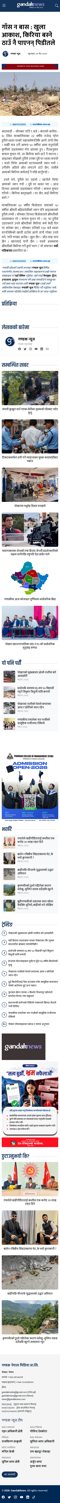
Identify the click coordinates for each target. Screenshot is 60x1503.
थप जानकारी (9, 1475)
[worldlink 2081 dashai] (30, 124)
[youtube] (36, 349)
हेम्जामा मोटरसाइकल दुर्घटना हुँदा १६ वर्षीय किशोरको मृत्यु (33, 963)
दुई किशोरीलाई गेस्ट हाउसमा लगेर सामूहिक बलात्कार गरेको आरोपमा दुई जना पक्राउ (33, 984)
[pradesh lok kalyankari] (30, 1104)
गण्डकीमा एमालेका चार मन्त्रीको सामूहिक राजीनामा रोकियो (33, 721)
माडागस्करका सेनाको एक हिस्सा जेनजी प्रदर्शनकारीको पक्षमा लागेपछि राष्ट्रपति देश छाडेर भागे (30, 552)
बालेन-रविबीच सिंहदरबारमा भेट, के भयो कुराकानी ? (35, 856)
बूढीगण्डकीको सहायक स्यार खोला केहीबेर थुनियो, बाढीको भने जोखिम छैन (35, 905)
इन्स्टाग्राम (6, 280)
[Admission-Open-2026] (30, 786)
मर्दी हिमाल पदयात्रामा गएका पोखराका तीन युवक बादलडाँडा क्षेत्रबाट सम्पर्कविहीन (31, 942)
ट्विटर (54, 276)
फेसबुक (47, 276)
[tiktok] (33, 1497)
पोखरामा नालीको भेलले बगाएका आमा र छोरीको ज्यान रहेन (34, 705)
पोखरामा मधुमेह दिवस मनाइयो (30, 506)
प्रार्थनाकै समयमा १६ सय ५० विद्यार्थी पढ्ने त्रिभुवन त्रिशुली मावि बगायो (35, 690)
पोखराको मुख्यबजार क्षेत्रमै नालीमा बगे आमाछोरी (36, 674)
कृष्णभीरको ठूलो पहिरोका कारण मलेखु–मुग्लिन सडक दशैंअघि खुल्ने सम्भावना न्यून (35, 889)
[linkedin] (41, 349)
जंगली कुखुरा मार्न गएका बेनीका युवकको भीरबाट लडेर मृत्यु (30, 411)
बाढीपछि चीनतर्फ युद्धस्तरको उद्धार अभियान (35, 871)
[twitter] (25, 349)
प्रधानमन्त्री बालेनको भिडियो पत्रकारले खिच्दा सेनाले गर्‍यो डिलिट (32, 1005)
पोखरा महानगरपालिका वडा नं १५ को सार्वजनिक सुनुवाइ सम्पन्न (30, 646)
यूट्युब (15, 280)
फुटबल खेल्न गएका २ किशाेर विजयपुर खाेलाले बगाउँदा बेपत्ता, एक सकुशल (30, 994)
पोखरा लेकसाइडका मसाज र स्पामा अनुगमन (28, 1024)
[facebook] (19, 349)
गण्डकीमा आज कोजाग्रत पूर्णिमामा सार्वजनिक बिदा (30, 599)
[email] (47, 349)
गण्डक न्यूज (26, 339)
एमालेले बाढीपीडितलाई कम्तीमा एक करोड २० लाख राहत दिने (35, 840)
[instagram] (30, 349)
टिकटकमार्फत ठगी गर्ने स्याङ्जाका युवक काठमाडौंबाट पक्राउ (30, 459)
